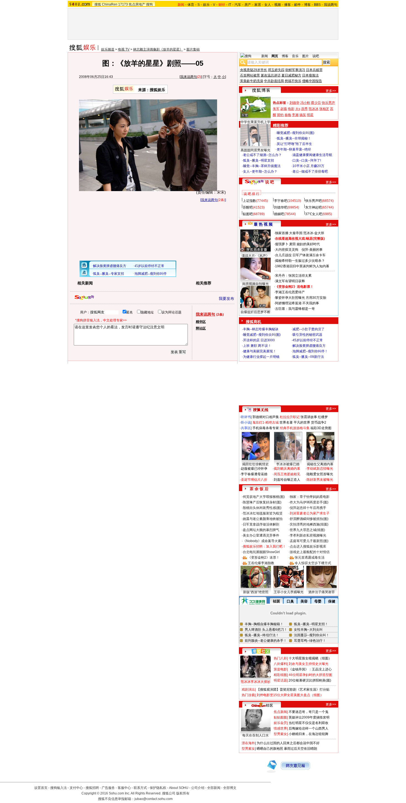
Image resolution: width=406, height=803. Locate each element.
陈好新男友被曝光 (320, 480)
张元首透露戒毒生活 (310, 557)
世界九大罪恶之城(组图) (307, 530)
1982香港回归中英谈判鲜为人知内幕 (302, 266)
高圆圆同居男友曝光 (255, 150)
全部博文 (229, 788)
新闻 (264, 56)
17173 (123, 4)
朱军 (276, 109)
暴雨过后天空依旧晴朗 (300, 749)
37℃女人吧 (313, 214)
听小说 (246, 422)
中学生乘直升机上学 (255, 122)
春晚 (287, 115)
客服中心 (124, 788)
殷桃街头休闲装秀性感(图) (262, 508)
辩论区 (201, 328)
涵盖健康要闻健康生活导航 (312, 155)
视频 (277, 5)
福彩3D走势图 (320, 428)
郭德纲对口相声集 (265, 417)
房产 (247, 5)
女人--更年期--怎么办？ (260, 171)
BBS (317, 5)
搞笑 (302, 115)
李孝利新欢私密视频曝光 (308, 535)
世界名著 (286, 422)
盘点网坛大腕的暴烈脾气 (261, 530)
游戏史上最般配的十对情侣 (309, 552)
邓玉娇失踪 (276, 70)
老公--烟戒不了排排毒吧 (310, 171)
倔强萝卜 (281, 244)
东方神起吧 (313, 207)
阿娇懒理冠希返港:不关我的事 (297, 303)
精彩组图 (280, 675)
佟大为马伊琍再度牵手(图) (309, 502)
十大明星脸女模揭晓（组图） (310, 658)
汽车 (237, 5)
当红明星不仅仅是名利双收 (308, 723)
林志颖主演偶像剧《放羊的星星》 (158, 49)
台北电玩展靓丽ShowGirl (261, 552)
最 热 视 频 (263, 224)
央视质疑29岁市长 (253, 70)
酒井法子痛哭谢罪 (321, 592)
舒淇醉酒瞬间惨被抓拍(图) (309, 519)
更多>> (331, 91)
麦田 (292, 244)
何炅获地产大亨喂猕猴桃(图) (264, 497)
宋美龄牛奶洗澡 (251, 81)
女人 (267, 5)
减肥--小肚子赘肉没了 (308, 329)
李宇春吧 (280, 201)
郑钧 (280, 115)
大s (297, 109)
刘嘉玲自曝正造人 (287, 480)
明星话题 (280, 680)
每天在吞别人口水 (255, 735)
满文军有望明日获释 (290, 281)
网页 (274, 56)
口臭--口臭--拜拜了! (306, 160)
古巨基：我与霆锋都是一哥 (295, 309)
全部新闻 (213, 788)
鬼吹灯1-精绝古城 (265, 422)
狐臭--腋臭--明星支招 (258, 160)
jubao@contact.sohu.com (154, 799)
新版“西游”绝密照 (255, 592)
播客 (287, 5)
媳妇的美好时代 (308, 244)
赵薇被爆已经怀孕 (254, 469)
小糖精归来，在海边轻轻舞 (308, 734)
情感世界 (280, 728)
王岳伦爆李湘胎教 (261, 563)
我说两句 (330, 5)
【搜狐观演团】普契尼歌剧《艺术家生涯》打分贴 (293, 689)
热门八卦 (280, 658)
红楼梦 (323, 417)
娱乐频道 (107, 49)
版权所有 (182, 793)
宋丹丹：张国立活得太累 (293, 276)
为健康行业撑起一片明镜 (261, 357)
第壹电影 (280, 669)
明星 (310, 115)
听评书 (246, 417)
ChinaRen (109, 4)
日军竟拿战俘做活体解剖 (261, 524)
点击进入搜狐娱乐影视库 (308, 546)
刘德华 (294, 103)
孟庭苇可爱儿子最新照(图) (309, 541)
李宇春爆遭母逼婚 (254, 474)
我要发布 (226, 298)
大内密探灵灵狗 (286, 250)
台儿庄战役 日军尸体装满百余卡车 (300, 255)
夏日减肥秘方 (291, 75)
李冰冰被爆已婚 (287, 464)
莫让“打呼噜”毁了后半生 (294, 144)
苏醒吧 (248, 207)
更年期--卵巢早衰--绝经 (294, 149)
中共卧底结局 (274, 81)
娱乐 (206, 5)
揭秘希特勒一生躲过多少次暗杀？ (300, 261)
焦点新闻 (280, 712)
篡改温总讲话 (271, 75)
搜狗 (149, 4)
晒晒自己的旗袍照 (270, 749)
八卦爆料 (280, 664)
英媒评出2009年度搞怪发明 (309, 717)
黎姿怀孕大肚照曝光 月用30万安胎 (300, 298)
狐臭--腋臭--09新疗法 (308, 357)
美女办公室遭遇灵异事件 (261, 535)
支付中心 (76, 788)
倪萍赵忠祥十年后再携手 (308, 508)
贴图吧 (248, 214)
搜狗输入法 (58, 788)
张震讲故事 (308, 417)
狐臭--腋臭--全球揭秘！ (294, 138)
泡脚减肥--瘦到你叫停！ (310, 351)
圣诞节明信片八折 (254, 480)
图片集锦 (193, 49)
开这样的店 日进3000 (259, 340)
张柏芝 (324, 109)
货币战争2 (318, 422)
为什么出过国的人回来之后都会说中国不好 (288, 743)
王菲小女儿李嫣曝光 (289, 592)
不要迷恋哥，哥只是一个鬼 (308, 712)
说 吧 (269, 182)
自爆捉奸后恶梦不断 (255, 312)
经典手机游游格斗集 (295, 428)
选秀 (304, 109)
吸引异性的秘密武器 (307, 335)
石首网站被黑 (250, 75)
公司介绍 (197, 788)
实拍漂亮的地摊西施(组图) (309, 524)
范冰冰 (313, 109)
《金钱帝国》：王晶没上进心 (310, 669)
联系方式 (140, 788)
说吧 (315, 56)
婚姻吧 (279, 214)
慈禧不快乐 (293, 81)
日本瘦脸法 (310, 75)
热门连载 (248, 695)
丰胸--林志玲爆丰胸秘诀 (260, 329)
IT (229, 5)
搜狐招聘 (92, 788)
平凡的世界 (302, 422)
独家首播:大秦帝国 (288, 233)
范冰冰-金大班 (313, 233)
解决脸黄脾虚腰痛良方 (309, 346)
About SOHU (178, 788)
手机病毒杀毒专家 (265, 428)
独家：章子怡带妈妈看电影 (309, 497)
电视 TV (124, 49)
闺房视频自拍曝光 (255, 284)
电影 (291, 109)
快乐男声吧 (313, 201)
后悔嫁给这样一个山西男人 (308, 728)
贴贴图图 (280, 717)
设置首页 (41, 788)
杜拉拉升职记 (290, 417)
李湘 (295, 115)
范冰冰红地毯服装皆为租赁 (263, 513)
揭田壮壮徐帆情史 (255, 464)
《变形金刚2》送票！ (264, 557)
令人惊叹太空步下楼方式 (313, 563)
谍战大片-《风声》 (255, 256)
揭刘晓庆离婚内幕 (287, 469)
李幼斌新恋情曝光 (320, 469)
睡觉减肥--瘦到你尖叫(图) (295, 133)
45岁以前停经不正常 (307, 340)
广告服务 (108, 788)
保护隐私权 (158, 788)
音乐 (295, 56)
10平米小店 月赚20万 (308, 166)
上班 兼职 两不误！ (257, 346)
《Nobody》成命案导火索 (262, 541)
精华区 (201, 322)
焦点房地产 (137, 4)
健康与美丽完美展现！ (259, 351)
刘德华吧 (280, 207)
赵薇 (283, 109)
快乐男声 (328, 103)
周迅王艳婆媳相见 (287, 474)
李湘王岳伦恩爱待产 (290, 292)
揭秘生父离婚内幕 (320, 464)
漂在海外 (248, 743)
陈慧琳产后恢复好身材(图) (262, 502)
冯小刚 (305, 103)
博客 (307, 5)
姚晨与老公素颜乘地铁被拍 (263, 519)
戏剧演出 (248, 689)
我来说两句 (188, 77)
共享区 (246, 428)
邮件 (297, 5)
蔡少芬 (316, 103)
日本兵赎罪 (314, 70)
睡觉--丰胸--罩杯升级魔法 (262, 166)
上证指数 (249, 201)
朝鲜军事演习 (295, 70)
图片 (305, 56)
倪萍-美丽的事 (312, 250)
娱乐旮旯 (280, 723)
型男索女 (280, 734)
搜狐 (97, 4)
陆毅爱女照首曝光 (320, 474)
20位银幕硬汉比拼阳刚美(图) (310, 680)
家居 (257, 5)
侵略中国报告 (312, 81)
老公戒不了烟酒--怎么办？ (262, 155)
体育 (191, 5)
